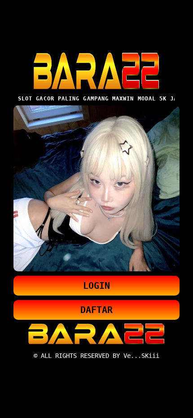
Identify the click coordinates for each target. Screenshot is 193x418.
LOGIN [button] (96, 285)
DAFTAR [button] (96, 310)
